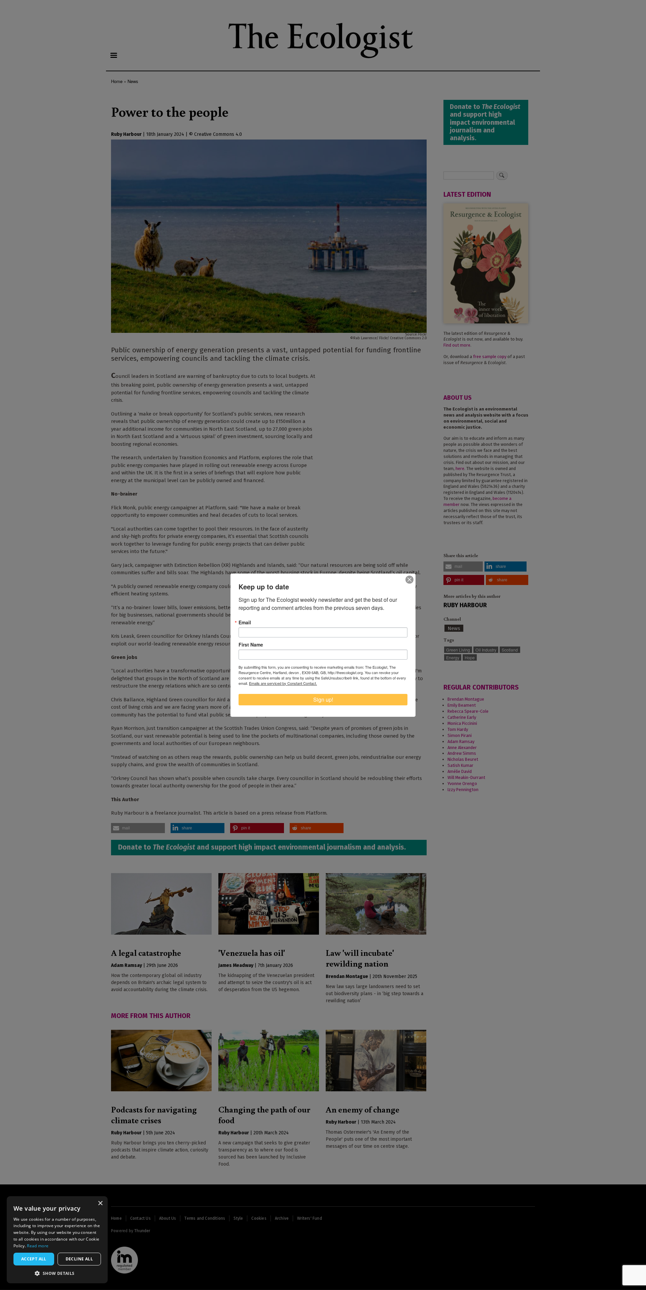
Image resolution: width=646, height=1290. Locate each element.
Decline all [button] (79, 1259)
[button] (57, 1273)
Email (245, 622)
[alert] (57, 1239)
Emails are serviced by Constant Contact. (283, 683)
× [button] (100, 1203)
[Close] (409, 580)
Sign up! (323, 699)
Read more (37, 1246)
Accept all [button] (33, 1259)
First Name (251, 644)
